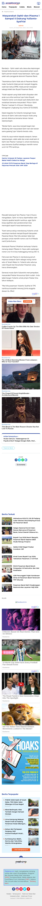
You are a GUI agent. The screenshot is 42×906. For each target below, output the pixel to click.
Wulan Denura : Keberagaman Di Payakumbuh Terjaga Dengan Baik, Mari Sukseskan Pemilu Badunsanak (19, 440)
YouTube (30, 891)
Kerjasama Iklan (15, 896)
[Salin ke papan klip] (25, 459)
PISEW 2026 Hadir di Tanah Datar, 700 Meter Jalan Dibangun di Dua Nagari (15, 802)
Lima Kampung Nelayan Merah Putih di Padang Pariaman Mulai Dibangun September (15, 821)
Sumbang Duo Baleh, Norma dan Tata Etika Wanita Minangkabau (13, 841)
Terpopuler (13, 7)
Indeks (22, 7)
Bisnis (29, 7)
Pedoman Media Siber (29, 894)
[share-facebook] (16, 459)
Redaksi (9, 894)
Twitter (25, 891)
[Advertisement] (21, 189)
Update (28, 301)
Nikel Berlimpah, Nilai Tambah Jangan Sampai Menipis (14, 812)
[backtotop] (21, 857)
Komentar (22, 464)
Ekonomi (37, 7)
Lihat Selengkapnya (20, 849)
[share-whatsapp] (22, 459)
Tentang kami (17, 894)
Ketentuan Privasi (26, 896)
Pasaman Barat (8, 448)
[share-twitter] (19, 459)
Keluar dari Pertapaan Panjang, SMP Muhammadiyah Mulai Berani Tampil (14, 831)
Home (4, 7)
